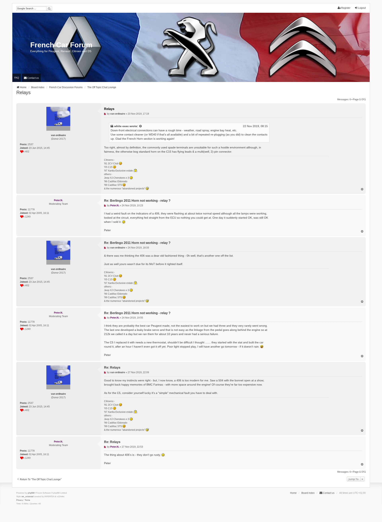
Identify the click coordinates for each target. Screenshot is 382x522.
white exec (121, 126)
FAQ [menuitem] (16, 77)
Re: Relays (112, 367)
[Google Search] (49, 8)
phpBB (31, 493)
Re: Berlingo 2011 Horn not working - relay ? (137, 200)
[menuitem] (31, 78)
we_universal (27, 496)
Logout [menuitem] (362, 8)
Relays (23, 92)
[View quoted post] (140, 126)
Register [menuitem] (345, 8)
